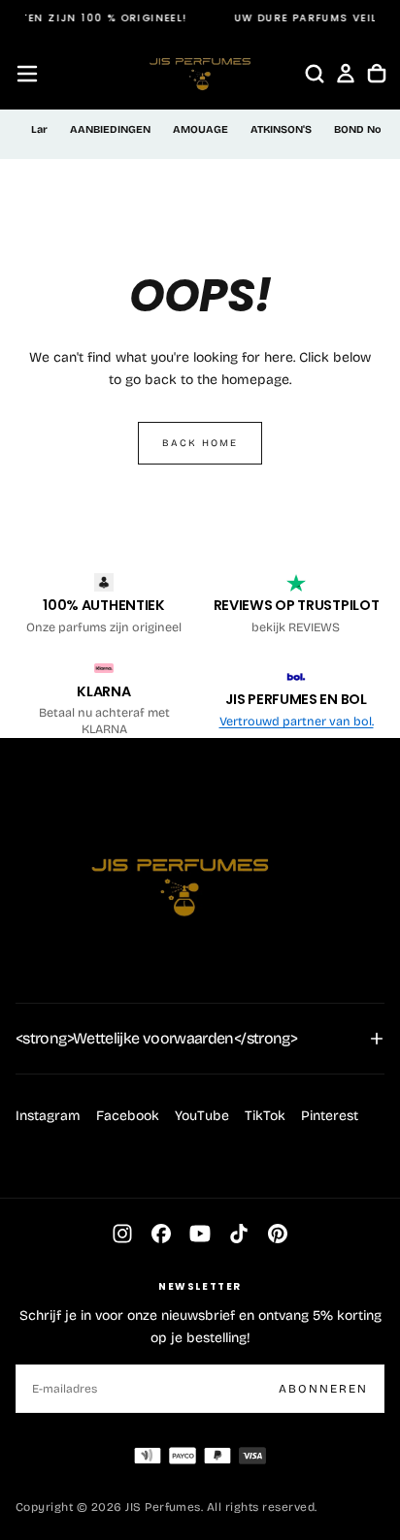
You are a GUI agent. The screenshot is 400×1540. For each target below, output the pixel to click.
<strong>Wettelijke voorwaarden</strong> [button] (156, 1038)
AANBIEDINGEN (110, 129)
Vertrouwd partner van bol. (296, 721)
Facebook (127, 1115)
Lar (39, 129)
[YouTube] (200, 1233)
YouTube (202, 1115)
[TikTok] (238, 1233)
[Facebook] (161, 1233)
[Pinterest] (277, 1233)
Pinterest (329, 1115)
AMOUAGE (200, 129)
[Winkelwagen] (376, 73)
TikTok (265, 1115)
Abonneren (323, 1389)
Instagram (48, 1115)
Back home (200, 443)
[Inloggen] (345, 73)
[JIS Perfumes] (181, 878)
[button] (27, 73)
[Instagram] (122, 1233)
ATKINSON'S (281, 129)
